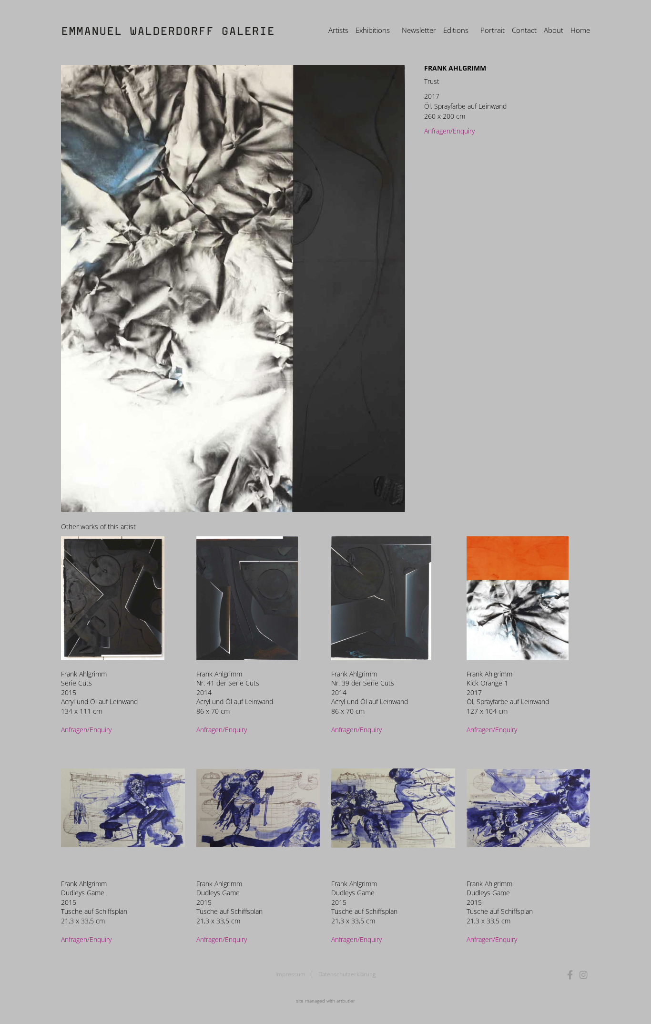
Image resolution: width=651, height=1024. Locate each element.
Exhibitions (373, 30)
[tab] (98, 527)
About (553, 30)
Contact (524, 30)
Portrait (492, 30)
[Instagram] (583, 974)
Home (580, 30)
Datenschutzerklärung (347, 974)
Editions (455, 30)
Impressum (290, 974)
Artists (338, 30)
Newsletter (419, 30)
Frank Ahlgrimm (455, 67)
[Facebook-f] (570, 974)
